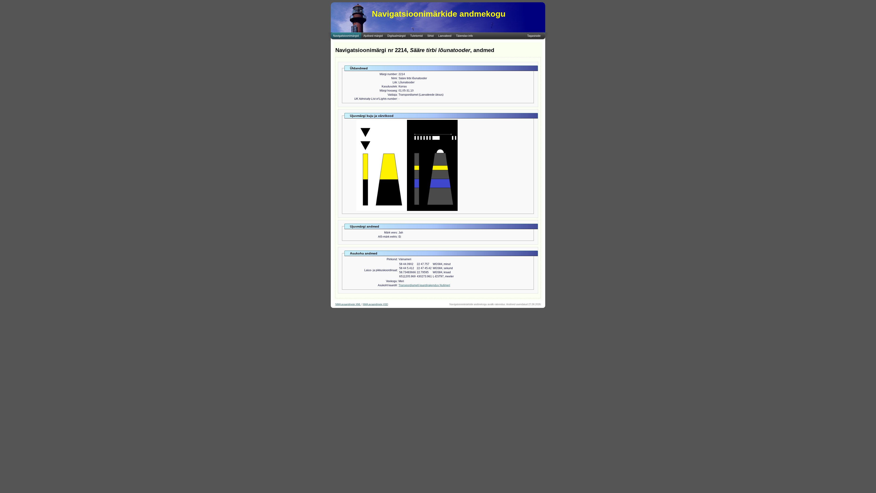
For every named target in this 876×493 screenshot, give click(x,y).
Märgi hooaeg (388, 90)
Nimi (394, 78)
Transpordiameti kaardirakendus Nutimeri (424, 285)
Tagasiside (534, 35)
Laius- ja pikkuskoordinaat (380, 270)
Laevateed (444, 35)
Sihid (430, 35)
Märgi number (388, 74)
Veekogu (391, 281)
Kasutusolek (389, 86)
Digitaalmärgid (396, 35)
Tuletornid (416, 35)
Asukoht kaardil (387, 285)
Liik (395, 82)
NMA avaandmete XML (348, 304)
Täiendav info (464, 35)
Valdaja (392, 94)
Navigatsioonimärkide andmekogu (439, 13)
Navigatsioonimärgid (346, 35)
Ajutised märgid (373, 35)
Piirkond (392, 259)
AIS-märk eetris (387, 236)
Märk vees (390, 232)
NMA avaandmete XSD (375, 304)
